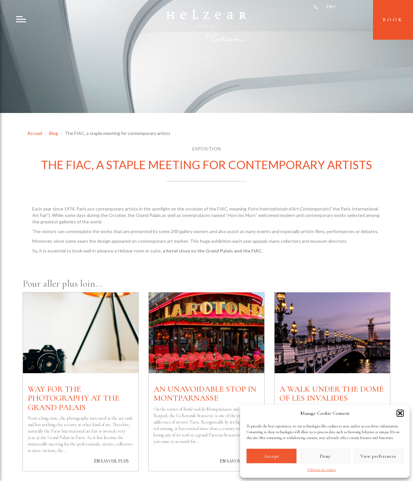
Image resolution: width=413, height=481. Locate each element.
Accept (271, 456)
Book (393, 19)
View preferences (378, 456)
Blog (53, 133)
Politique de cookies (321, 469)
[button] (400, 413)
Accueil (34, 133)
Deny (325, 456)
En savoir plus (111, 461)
